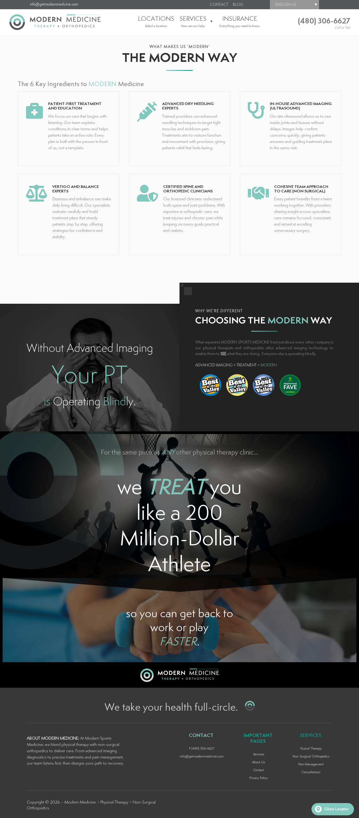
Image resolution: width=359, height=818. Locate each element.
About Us (258, 762)
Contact (258, 770)
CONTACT (219, 5)
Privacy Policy (258, 778)
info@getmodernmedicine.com (54, 4)
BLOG (238, 5)
